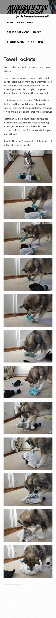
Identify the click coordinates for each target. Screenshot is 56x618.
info (40, 42)
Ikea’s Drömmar (38, 82)
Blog (31, 42)
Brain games (25, 22)
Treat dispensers (18, 32)
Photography (15, 42)
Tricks (37, 32)
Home (10, 22)
